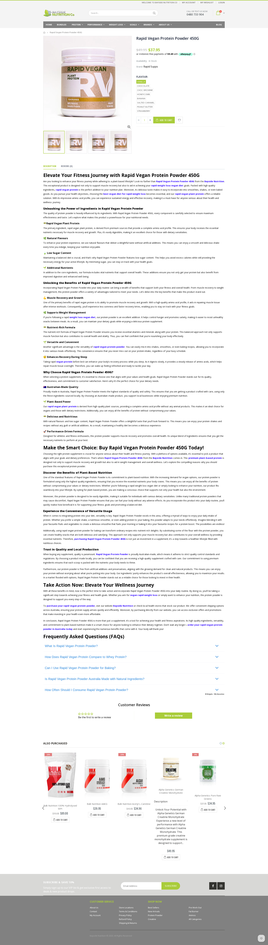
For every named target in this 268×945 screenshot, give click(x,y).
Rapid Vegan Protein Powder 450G (167, 38)
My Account (189, 2)
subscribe (171, 885)
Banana (141, 98)
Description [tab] (49, 166)
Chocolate (143, 86)
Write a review (173, 715)
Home (44, 32)
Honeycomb (143, 94)
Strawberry (143, 111)
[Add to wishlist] (179, 120)
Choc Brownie (145, 90)
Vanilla (141, 81)
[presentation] (46, 141)
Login (221, 2)
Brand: (139, 66)
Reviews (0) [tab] (67, 166)
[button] (220, 743)
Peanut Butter (145, 106)
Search (154, 13)
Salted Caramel (145, 102)
